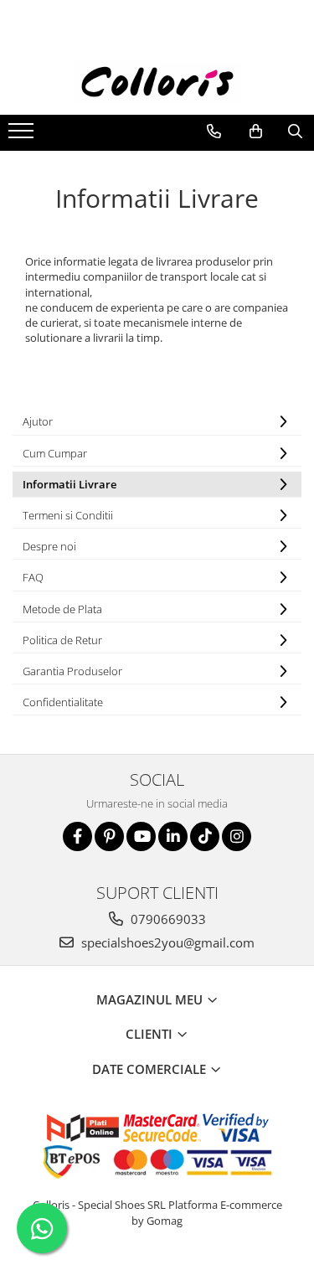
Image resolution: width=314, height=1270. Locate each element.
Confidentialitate (63, 702)
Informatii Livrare (69, 484)
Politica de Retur (62, 640)
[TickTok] (204, 836)
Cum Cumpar (55, 453)
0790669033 (166, 919)
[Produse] (23, 135)
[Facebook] (77, 836)
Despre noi (49, 546)
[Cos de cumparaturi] (256, 131)
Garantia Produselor (72, 671)
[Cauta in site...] (295, 131)
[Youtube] (141, 836)
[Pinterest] (109, 836)
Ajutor (38, 421)
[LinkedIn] (173, 836)
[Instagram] (236, 836)
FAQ (33, 577)
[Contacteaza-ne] (214, 131)
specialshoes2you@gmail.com (166, 942)
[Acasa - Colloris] (157, 81)
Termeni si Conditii (68, 515)
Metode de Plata (62, 609)
